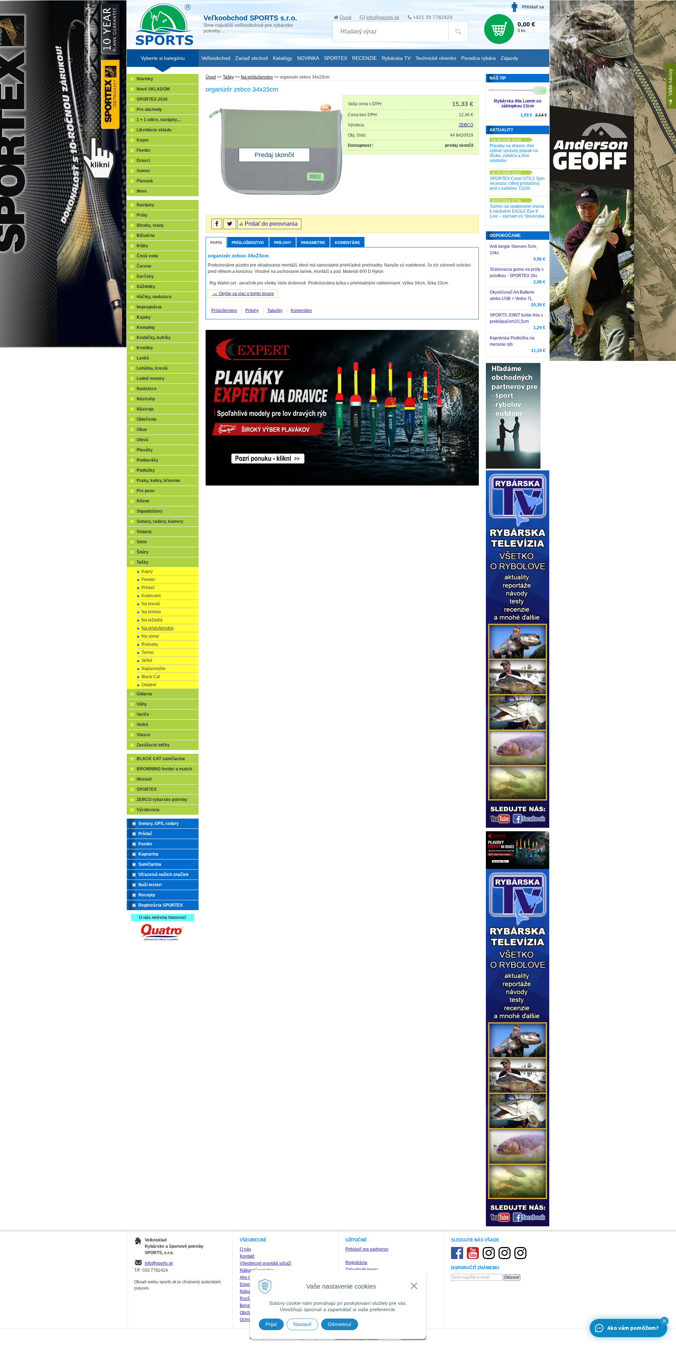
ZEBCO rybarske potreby (162, 799)
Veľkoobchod (215, 58)
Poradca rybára (478, 58)
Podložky (146, 470)
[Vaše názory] (671, 86)
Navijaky (145, 204)
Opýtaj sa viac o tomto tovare (243, 292)
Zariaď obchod (251, 58)
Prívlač (148, 587)
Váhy (142, 704)
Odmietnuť (339, 1324)
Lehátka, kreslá (152, 368)
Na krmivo (151, 611)
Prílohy (282, 242)
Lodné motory (150, 378)
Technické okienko (435, 58)
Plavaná (145, 181)
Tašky (228, 77)
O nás (245, 1249)
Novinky (145, 78)
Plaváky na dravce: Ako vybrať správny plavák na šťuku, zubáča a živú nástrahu (514, 153)
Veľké (147, 660)
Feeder (144, 150)
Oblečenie (147, 419)
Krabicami (151, 595)
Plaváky (145, 449)
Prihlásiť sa (533, 7)
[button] (664, 1321)
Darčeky (145, 276)
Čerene (144, 266)
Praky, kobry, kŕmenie (158, 480)
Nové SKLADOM (153, 89)
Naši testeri (150, 884)
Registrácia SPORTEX (160, 905)
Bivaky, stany (150, 225)
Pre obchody (149, 109)
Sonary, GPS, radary (158, 823)
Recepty (146, 895)
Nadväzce (147, 388)
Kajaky (144, 317)
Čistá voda (147, 255)
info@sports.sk (382, 17)
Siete (142, 541)
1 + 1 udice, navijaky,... (159, 119)
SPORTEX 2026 (152, 99)
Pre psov (146, 490)
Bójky (142, 245)
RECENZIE (364, 58)
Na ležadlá (152, 620)
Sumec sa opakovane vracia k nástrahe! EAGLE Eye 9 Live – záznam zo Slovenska (517, 211)
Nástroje (145, 409)
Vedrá (142, 724)
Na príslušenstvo (257, 77)
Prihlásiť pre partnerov (366, 1249)
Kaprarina (148, 854)
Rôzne (143, 501)
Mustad (144, 779)
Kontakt (247, 1256)
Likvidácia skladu (154, 129)
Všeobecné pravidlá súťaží (265, 1263)
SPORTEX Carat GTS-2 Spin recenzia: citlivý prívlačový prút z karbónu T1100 (517, 183)
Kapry (147, 571)
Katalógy (282, 58)
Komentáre (347, 242)
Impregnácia (149, 307)
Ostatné (149, 684)
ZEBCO (466, 125)
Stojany (144, 531)
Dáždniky (146, 286)
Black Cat (151, 676)
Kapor (143, 140)
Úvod (345, 17)
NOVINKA (308, 58)
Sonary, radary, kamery (160, 521)
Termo (148, 652)
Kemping (146, 327)
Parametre (313, 242)
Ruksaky (150, 644)
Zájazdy (509, 58)
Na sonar (150, 636)
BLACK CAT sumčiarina (161, 758)
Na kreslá (151, 603)
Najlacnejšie (153, 668)
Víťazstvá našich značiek (163, 874)
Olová (142, 439)
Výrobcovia (148, 809)
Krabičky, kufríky (154, 337)
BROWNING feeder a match (164, 768)
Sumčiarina (149, 864)
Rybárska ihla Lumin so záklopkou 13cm (517, 103)
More (142, 191)
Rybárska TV (396, 58)
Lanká (143, 358)
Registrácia (356, 1262)
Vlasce (143, 734)
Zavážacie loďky (153, 745)
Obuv (142, 429)
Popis (216, 242)
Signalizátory (150, 511)
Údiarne (144, 693)
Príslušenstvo (248, 242)
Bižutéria (146, 235)
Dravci (143, 160)
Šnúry (143, 552)
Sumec (144, 170)
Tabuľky (274, 310)
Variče (143, 714)
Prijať (271, 1324)
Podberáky (147, 460)
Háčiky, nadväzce (154, 296)
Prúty (142, 215)
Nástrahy (146, 398)
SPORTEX (147, 789)
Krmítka (145, 347)
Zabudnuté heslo (361, 1269)
